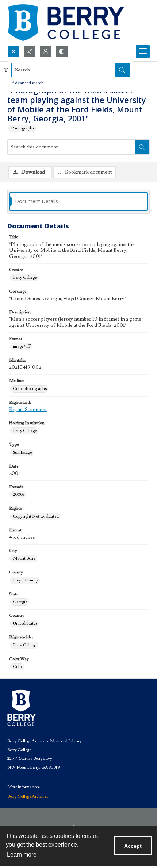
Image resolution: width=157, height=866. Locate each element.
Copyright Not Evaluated (36, 516)
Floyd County (25, 580)
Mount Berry (24, 558)
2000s (18, 494)
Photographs (22, 128)
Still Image (22, 452)
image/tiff (22, 346)
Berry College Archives (27, 796)
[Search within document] (142, 147)
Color (18, 666)
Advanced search (28, 83)
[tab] (78, 201)
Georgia (20, 601)
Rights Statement (28, 409)
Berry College (25, 277)
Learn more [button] (22, 854)
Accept (133, 846)
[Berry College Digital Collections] (65, 23)
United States (25, 623)
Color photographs (30, 388)
